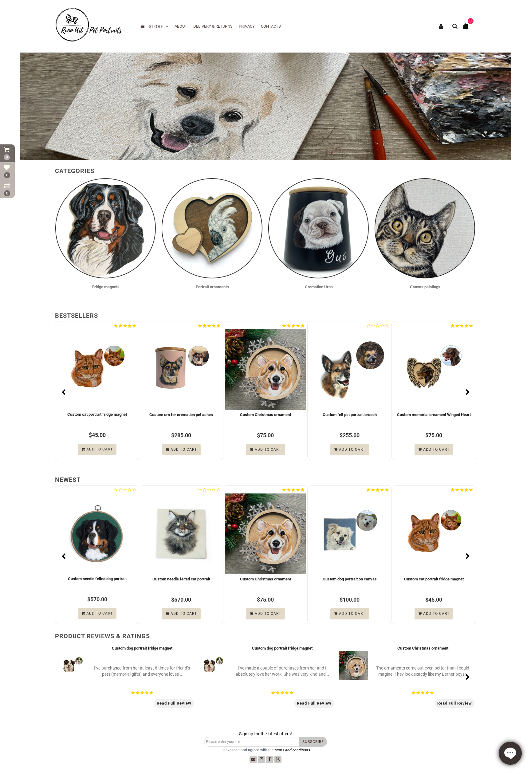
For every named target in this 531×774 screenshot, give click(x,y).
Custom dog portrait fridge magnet (142, 648)
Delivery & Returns (213, 26)
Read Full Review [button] (174, 703)
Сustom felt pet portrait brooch (301, 414)
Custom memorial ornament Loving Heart (469, 414)
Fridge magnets (106, 287)
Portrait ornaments (212, 287)
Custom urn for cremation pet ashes (133, 414)
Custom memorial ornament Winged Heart (385, 414)
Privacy (247, 26)
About (181, 26)
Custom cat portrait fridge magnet (399, 579)
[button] (467, 242)
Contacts (271, 26)
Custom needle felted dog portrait (62, 579)
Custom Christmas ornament (216, 414)
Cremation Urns (319, 287)
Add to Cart (134, 449)
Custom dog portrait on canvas (315, 579)
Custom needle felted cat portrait (147, 578)
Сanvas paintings (425, 287)
